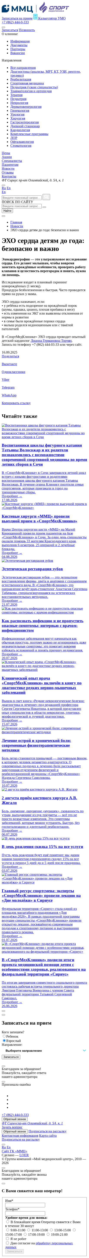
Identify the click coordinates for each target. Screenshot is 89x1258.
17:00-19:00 (37, 1234)
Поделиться (10, 356)
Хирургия (17, 118)
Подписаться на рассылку (48, 1131)
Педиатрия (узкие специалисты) (34, 87)
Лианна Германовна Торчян (51, 340)
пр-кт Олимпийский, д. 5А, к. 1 (32, 1123)
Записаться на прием (17, 18)
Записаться (10, 30)
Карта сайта (48, 1135)
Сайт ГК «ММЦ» (14, 1151)
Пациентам (10, 164)
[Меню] (3, 27)
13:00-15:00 (63, 1230)
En (9, 188)
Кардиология (20, 130)
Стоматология (20, 145)
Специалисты (12, 161)
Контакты (9, 176)
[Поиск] (44, 207)
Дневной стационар (25, 126)
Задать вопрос (12, 1127)
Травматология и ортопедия (31, 91)
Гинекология (19, 110)
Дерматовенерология (25, 106)
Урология (17, 114)
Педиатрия (18, 99)
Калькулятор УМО (51, 18)
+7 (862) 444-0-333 (15, 22)
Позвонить (27, 30)
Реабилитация (20, 79)
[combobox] (44, 1051)
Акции (7, 157)
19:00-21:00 (59, 1234)
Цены (6, 153)
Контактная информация (20, 1135)
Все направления (23, 67)
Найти (7, 210)
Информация (20, 41)
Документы (18, 45)
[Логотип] (35, 12)
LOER (24, 1155)
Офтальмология (22, 142)
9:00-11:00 (18, 1230)
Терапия (16, 95)
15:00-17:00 (14, 1234)
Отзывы (8, 172)
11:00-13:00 (40, 1230)
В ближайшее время (26, 1222)
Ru (4, 188)
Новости (8, 168)
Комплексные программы (29, 134)
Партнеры (17, 49)
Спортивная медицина (27, 83)
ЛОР (13, 138)
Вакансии (17, 53)
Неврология (19, 103)
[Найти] (46, 197)
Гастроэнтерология (24, 122)
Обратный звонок (14, 1119)
